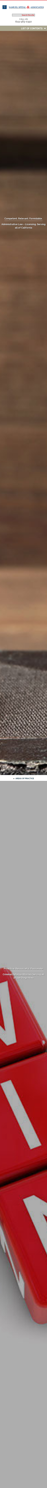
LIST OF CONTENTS (31, 28)
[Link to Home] (23, 7)
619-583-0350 (23, 21)
